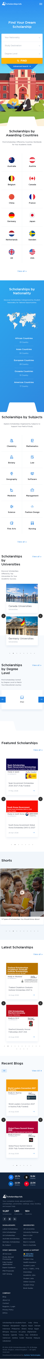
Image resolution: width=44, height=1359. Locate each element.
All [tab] (4, 1071)
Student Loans (29, 1265)
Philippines (16, 1329)
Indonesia (6, 1329)
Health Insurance (29, 1262)
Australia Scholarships (11, 1239)
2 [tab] (13, 653)
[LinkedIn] (15, 1219)
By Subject (7, 1245)
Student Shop (28, 1285)
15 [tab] (27, 1049)
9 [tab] (34, 931)
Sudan (21, 1338)
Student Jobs (28, 1278)
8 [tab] (34, 653)
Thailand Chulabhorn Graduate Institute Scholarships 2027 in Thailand (21, 990)
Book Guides (28, 1288)
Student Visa (28, 1259)
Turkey (21, 1335)
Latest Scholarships (10, 1229)
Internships (27, 1272)
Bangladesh (15, 1326)
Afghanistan (31, 1332)
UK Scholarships (9, 1235)
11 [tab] (39, 1046)
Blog (4, 1297)
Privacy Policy (8, 1310)
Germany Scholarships (11, 1242)
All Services (7, 1254)
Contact (6, 1303)
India (30, 1323)
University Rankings (30, 1232)
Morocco (13, 1332)
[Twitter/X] (10, 1219)
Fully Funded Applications (7, 1263)
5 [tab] (24, 653)
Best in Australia (29, 1245)
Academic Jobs (29, 1275)
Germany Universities (21, 638)
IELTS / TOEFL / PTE (31, 1269)
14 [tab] (24, 1049)
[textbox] (22, 37)
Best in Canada (29, 1242)
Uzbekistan (7, 1341)
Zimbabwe (34, 1335)
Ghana (23, 1329)
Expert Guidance (9, 1267)
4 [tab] (20, 653)
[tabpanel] (22, 616)
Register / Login (9, 1306)
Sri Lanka (22, 1332)
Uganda (14, 1335)
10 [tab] (38, 931)
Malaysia (37, 1338)
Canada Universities (20, 606)
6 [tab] (27, 653)
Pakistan (6, 1326)
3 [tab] (17, 653)
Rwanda (29, 1338)
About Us (6, 1300)
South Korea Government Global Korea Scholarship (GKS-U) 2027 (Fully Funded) (22, 827)
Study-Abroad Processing (8, 1258)
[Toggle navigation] (39, 4)
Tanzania (6, 1335)
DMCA (5, 1313)
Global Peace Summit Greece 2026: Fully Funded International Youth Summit (22, 1148)
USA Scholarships (9, 1232)
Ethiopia (6, 1332)
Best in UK (27, 1239)
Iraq (26, 1335)
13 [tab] (20, 1049)
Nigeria (24, 1326)
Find (23, 61)
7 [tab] (31, 653)
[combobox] (22, 37)
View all (21, 271)
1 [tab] (10, 653)
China (36, 1323)
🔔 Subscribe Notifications (28, 1255)
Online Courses (29, 1282)
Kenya (30, 1329)
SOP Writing (7, 1274)
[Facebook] (5, 1219)
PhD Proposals (8, 1271)
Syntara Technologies (32, 1355)
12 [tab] (17, 1049)
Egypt (36, 1329)
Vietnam (37, 1326)
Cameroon (6, 1338)
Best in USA (27, 1235)
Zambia (15, 1338)
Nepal (30, 1326)
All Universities (29, 1229)
